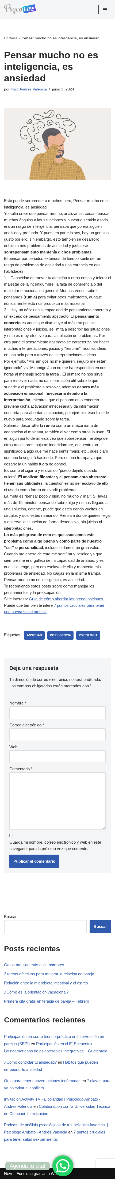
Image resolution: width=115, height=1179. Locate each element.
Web (13, 747)
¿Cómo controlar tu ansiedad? (30, 1062)
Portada (10, 38)
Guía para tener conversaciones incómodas (42, 1080)
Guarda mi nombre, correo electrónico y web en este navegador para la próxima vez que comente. (55, 845)
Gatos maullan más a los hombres (34, 964)
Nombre (17, 703)
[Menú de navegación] (104, 9)
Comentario (20, 769)
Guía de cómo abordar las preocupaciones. (67, 599)
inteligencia (60, 635)
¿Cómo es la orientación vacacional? (36, 992)
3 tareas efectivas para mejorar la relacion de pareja (49, 974)
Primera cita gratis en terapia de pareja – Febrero (46, 1001)
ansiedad (34, 635)
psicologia (88, 635)
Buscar (10, 916)
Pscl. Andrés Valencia (29, 89)
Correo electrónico (26, 725)
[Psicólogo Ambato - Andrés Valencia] (20, 9)
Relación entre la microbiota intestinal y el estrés (46, 983)
